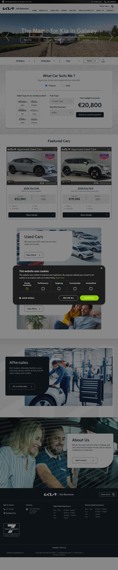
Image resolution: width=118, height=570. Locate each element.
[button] (26, 298)
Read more (60, 277)
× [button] (101, 268)
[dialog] (59, 285)
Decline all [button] (68, 298)
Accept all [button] (89, 298)
